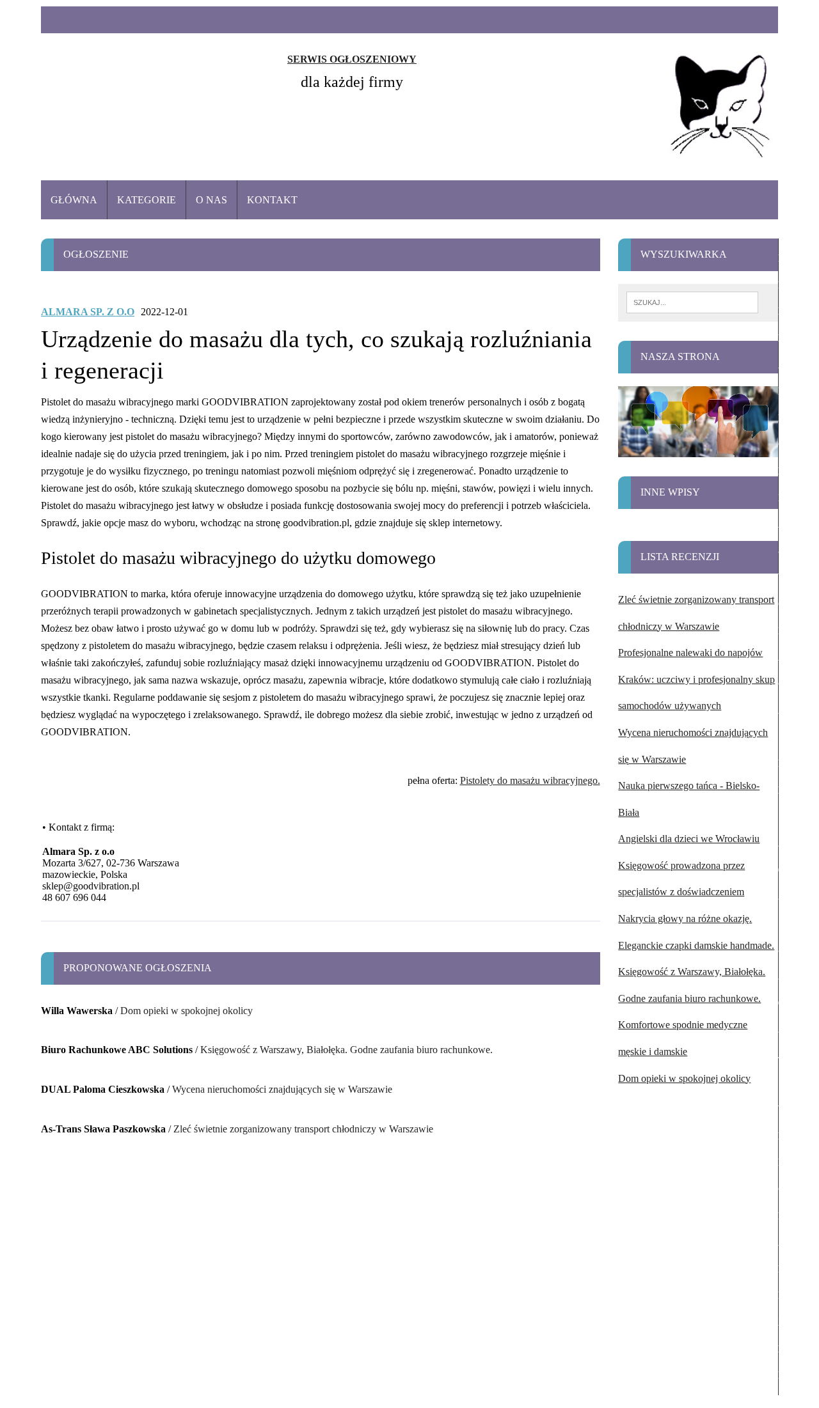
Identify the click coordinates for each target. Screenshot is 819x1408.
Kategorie (146, 199)
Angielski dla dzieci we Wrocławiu (688, 838)
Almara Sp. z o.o (87, 311)
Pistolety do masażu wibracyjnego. (530, 780)
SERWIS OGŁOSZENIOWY (352, 59)
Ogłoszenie (96, 254)
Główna (74, 199)
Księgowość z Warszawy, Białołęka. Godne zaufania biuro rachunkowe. (346, 1049)
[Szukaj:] (692, 301)
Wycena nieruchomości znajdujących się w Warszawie (282, 1089)
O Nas (211, 199)
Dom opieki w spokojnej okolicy (186, 1010)
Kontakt (272, 199)
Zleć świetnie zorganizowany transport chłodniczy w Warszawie (303, 1128)
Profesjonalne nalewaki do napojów (690, 652)
